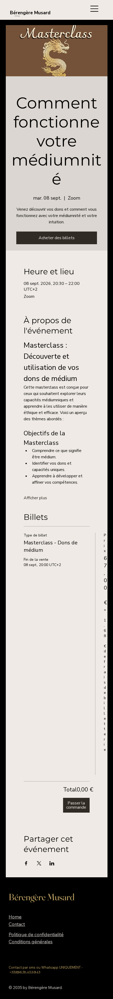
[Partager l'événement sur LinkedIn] (51, 863)
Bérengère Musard (30, 13)
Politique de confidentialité (36, 934)
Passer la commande (76, 805)
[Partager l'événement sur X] (39, 863)
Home (15, 917)
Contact (17, 924)
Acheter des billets (57, 238)
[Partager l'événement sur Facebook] (26, 863)
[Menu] (93, 9)
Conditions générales (31, 941)
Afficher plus (35, 498)
